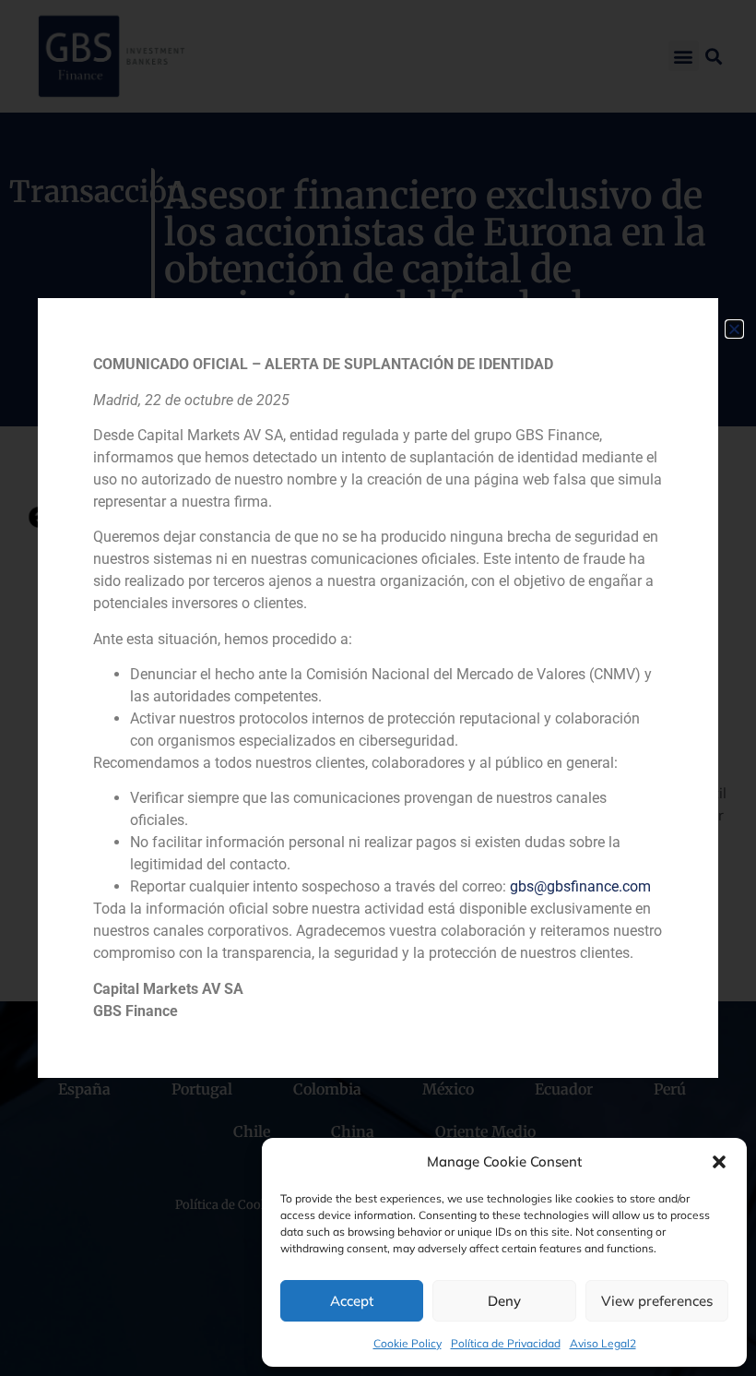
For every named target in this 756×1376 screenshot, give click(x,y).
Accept (351, 1301)
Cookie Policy (407, 1343)
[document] (378, 688)
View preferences (657, 1301)
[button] (719, 1162)
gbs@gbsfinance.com (580, 886)
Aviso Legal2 (603, 1343)
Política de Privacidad (506, 1343)
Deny (504, 1301)
